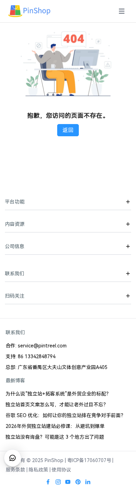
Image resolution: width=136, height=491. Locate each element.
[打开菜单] (121, 11)
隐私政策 (38, 470)
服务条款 (15, 470)
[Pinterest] (78, 482)
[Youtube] (68, 482)
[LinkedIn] (88, 482)
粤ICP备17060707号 (89, 460)
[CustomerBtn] (12, 458)
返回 (68, 130)
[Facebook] (48, 482)
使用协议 (61, 470)
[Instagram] (58, 482)
